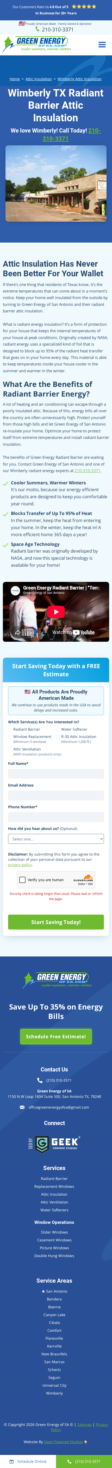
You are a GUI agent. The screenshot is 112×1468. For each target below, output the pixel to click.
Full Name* (18, 763)
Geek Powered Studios (63, 1441)
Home (15, 78)
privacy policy (20, 864)
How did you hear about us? (42, 828)
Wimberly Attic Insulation (80, 78)
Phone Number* (23, 806)
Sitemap (84, 1424)
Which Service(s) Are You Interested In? (43, 721)
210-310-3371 (87, 470)
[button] (102, 45)
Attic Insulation (39, 78)
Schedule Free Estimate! (56, 1036)
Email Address (21, 785)
